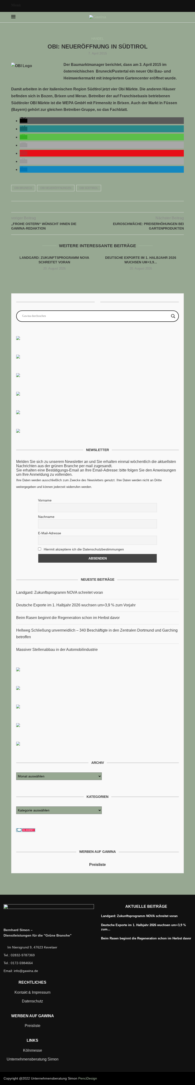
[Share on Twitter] (92, 207)
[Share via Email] (107, 207)
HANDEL (97, 38)
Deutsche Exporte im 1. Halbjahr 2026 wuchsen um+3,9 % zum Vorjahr (76, 605)
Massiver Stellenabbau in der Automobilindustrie (57, 650)
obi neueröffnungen (55, 188)
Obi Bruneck (23, 188)
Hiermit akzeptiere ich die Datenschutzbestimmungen (83, 549)
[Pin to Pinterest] (97, 207)
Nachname (46, 517)
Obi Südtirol (88, 188)
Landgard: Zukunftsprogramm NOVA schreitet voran (59, 592)
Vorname (45, 500)
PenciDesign (87, 1078)
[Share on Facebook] (87, 207)
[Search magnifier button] (173, 316)
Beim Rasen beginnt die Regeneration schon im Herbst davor (68, 618)
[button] (23, 121)
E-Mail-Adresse (49, 533)
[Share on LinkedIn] (102, 207)
